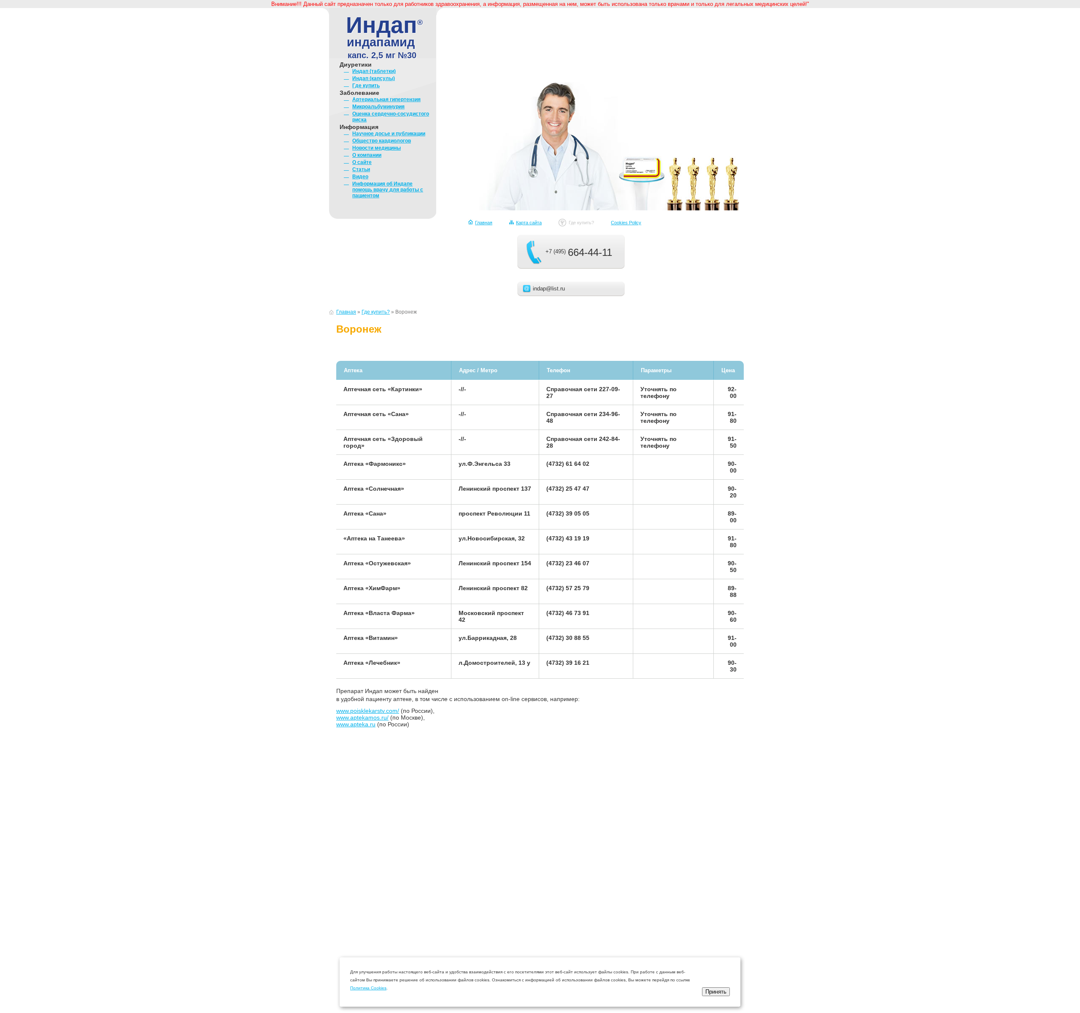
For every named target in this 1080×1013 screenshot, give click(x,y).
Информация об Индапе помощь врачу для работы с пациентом (387, 190)
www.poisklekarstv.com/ (367, 710)
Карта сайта (529, 222)
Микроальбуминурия (378, 107)
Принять (715, 992)
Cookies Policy (626, 222)
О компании (366, 155)
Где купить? (581, 222)
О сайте (362, 162)
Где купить (366, 86)
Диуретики (356, 64)
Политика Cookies (368, 988)
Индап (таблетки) (374, 71)
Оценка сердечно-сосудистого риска (390, 117)
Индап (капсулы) (373, 78)
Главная (483, 222)
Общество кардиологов (381, 141)
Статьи (361, 169)
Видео (360, 177)
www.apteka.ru (355, 724)
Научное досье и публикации (388, 134)
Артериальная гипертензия (386, 99)
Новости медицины (376, 148)
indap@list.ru (549, 288)
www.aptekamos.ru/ (362, 717)
